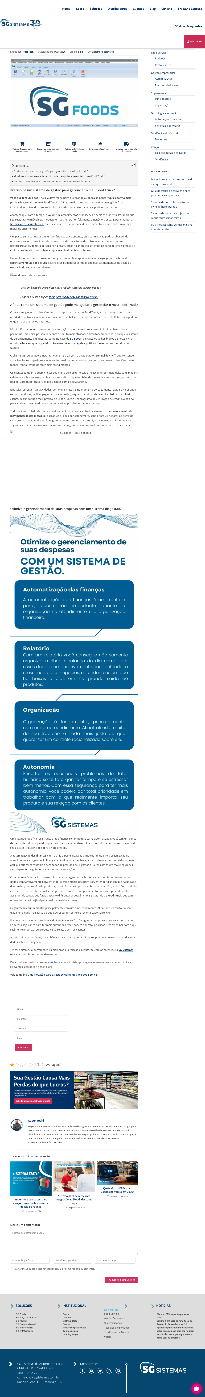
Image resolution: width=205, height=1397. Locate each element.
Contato (166, 9)
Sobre (80, 9)
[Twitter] (100, 1371)
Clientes (138, 9)
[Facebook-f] (82, 1371)
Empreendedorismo (167, 85)
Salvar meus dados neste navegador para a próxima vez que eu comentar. (55, 1268)
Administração (164, 78)
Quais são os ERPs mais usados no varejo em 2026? (117, 1190)
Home (66, 9)
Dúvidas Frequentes (188, 26)
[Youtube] (91, 1371)
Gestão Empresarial (163, 73)
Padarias (160, 58)
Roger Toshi (28, 51)
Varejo (155, 147)
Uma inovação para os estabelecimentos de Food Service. (63, 974)
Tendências (161, 159)
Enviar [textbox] (22, 1047)
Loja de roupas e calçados (170, 153)
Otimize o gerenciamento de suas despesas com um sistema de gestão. (52, 181)
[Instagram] (109, 1371)
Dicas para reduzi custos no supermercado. (73, 297)
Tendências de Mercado (165, 133)
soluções (53, 962)
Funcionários (163, 99)
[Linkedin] (118, 1371)
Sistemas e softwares (103, 51)
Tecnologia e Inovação (164, 113)
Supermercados (160, 93)
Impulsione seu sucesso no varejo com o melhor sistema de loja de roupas (31, 1203)
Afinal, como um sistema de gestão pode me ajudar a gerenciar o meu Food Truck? (59, 176)
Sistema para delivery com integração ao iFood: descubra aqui (74, 1199)
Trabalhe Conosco (190, 9)
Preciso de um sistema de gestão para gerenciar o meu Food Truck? (50, 171)
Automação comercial (168, 119)
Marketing (161, 139)
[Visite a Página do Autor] (16, 1125)
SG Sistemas (126, 950)
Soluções (96, 9)
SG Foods (76, 338)
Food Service (158, 52)
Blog (153, 9)
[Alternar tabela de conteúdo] (131, 164)
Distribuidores (117, 9)
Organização (162, 105)
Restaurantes (163, 65)
